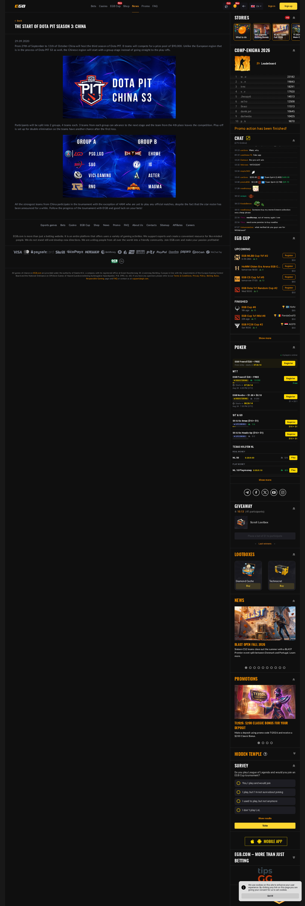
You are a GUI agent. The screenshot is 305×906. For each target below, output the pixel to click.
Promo (146, 6)
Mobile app (273, 841)
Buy (248, 586)
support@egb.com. (140, 279)
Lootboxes (245, 554)
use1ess (244, 150)
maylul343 (245, 171)
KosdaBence (245, 204)
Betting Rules (213, 276)
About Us (137, 225)
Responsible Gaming (95, 279)
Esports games (49, 225)
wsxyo (243, 196)
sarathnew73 (246, 155)
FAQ (154, 6)
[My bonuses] (235, 6)
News (135, 6)
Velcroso (244, 165)
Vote (265, 825)
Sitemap (164, 225)
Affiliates (178, 225)
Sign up (288, 6)
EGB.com (37, 273)
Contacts (151, 225)
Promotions (246, 679)
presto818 (244, 182)
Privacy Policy (199, 276)
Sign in (271, 6)
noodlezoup (245, 188)
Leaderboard (268, 63)
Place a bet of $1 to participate (265, 536)
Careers (190, 225)
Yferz (242, 218)
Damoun (244, 160)
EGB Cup (115, 6)
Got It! (270, 896)
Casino (103, 6)
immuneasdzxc (246, 227)
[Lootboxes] (226, 6)
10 (284, 668)
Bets (93, 6)
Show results (265, 818)
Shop (126, 6)
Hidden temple (248, 754)
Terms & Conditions (183, 276)
